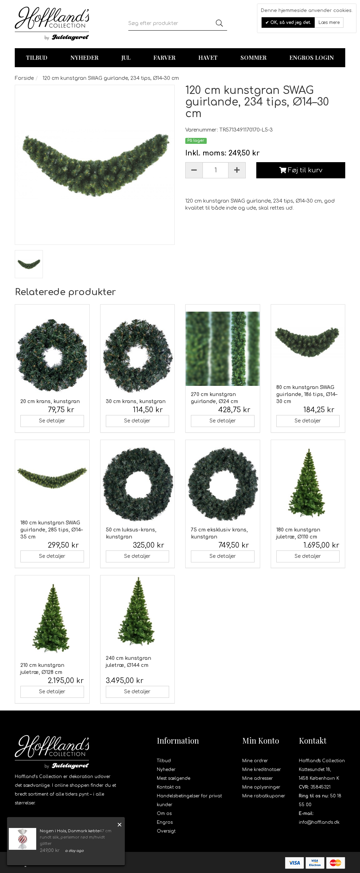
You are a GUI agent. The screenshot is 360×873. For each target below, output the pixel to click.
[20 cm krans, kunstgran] (52, 356)
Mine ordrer (255, 760)
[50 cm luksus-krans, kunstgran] (138, 484)
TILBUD (36, 57)
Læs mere (329, 22)
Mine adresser (257, 778)
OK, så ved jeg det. (290, 22)
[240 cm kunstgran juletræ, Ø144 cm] (138, 612)
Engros (165, 822)
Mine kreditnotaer (261, 769)
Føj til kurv (304, 170)
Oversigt (166, 831)
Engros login (311, 57)
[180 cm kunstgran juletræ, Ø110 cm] (308, 484)
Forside (24, 78)
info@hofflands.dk (319, 822)
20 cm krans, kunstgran (50, 401)
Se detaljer (52, 420)
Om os (164, 813)
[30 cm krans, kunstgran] (138, 356)
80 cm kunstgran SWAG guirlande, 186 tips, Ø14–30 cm (306, 394)
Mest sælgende (173, 778)
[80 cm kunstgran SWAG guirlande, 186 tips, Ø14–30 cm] (308, 342)
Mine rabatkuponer (263, 796)
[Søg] (219, 24)
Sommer (253, 57)
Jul (125, 57)
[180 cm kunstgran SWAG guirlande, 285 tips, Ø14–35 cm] (52, 477)
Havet (208, 57)
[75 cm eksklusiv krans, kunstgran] (223, 484)
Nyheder (84, 57)
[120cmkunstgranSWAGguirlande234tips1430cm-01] (29, 264)
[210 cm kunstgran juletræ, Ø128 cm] (52, 619)
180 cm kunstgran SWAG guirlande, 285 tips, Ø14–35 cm (51, 530)
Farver (164, 57)
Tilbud (164, 760)
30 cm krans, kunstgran (136, 401)
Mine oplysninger (261, 787)
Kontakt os (168, 787)
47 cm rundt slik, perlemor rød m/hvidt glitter (75, 837)
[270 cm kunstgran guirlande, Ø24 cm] (223, 349)
